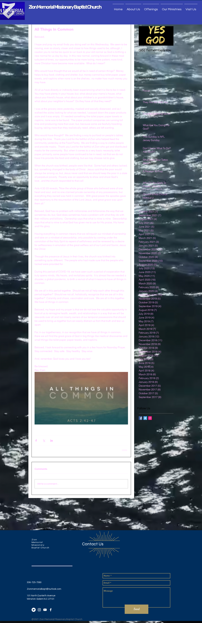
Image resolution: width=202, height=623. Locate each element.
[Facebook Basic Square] (140, 418)
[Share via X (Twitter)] (43, 440)
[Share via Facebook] (36, 440)
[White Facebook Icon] (51, 609)
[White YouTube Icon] (45, 609)
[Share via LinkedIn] (51, 440)
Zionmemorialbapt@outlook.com (44, 588)
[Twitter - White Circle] (34, 609)
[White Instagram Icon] (39, 609)
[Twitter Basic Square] (145, 418)
